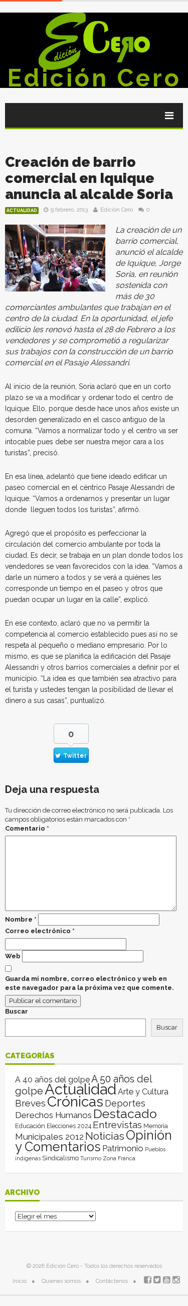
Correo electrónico (40, 931)
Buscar (16, 1011)
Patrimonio (122, 1148)
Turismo (90, 1158)
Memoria (155, 1126)
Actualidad (22, 210)
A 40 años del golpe (52, 1079)
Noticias (104, 1136)
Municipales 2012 (49, 1137)
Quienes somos (61, 1281)
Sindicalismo (60, 1158)
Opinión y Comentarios (93, 1141)
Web (13, 956)
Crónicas (75, 1101)
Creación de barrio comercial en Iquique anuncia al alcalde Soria (89, 178)
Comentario (27, 828)
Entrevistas (117, 1125)
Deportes (125, 1103)
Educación (30, 1126)
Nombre (21, 919)
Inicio (20, 1281)
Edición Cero (94, 78)
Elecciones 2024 (69, 1126)
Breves (30, 1103)
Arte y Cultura (143, 1091)
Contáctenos (112, 1281)
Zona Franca (119, 1158)
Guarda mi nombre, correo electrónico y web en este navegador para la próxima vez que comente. (89, 983)
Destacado (125, 1113)
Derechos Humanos (53, 1115)
